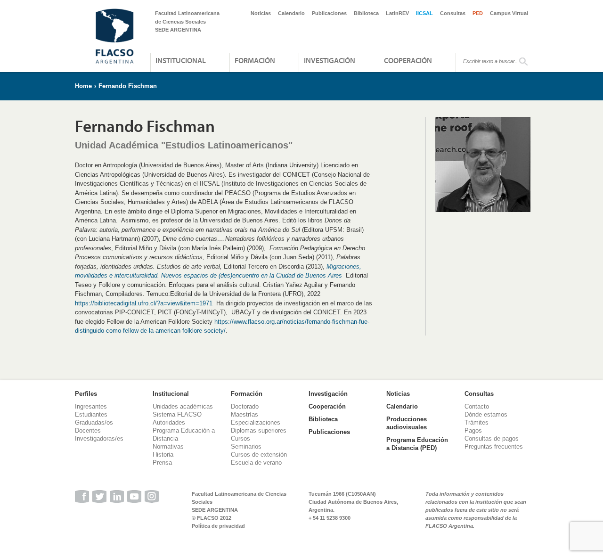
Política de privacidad (218, 526)
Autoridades (169, 422)
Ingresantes (91, 406)
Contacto (476, 406)
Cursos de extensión (259, 454)
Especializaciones (255, 422)
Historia (163, 454)
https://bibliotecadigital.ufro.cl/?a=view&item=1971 (143, 303)
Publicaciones (329, 13)
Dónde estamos (485, 414)
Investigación (329, 60)
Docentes (88, 430)
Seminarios (246, 446)
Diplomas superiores (258, 430)
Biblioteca (366, 13)
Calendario (291, 13)
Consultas (452, 13)
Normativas (168, 446)
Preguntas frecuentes (493, 446)
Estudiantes (91, 414)
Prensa (162, 462)
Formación (255, 60)
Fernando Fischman (127, 86)
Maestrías (244, 414)
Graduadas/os (94, 422)
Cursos (240, 438)
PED (478, 13)
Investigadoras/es (99, 438)
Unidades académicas (183, 406)
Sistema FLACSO (177, 414)
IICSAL (424, 13)
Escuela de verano (256, 462)
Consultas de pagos (491, 438)
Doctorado (245, 406)
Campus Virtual (509, 13)
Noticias (261, 13)
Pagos (473, 430)
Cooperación (408, 60)
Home (83, 86)
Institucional (180, 60)
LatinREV (397, 13)
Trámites (476, 422)
